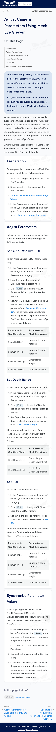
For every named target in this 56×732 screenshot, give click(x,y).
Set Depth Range (14, 59)
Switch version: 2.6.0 (42, 11)
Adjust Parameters (14, 52)
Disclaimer (21, 730)
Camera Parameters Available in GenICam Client (15, 712)
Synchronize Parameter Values (19, 66)
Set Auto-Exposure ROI (17, 55)
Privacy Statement (32, 730)
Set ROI (10, 63)
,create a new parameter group (29, 215)
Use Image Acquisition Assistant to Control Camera (41, 714)
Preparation (11, 48)
